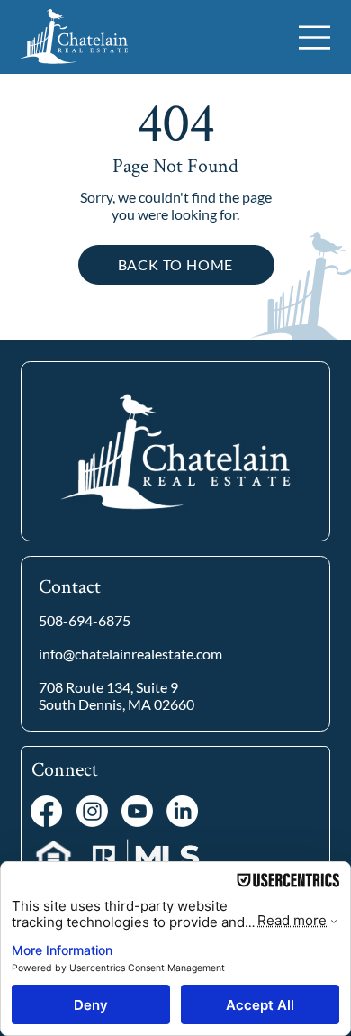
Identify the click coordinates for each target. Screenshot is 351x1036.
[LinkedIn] (182, 811)
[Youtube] (137, 811)
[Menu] (315, 37)
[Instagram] (92, 811)
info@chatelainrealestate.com (130, 654)
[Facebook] (46, 811)
